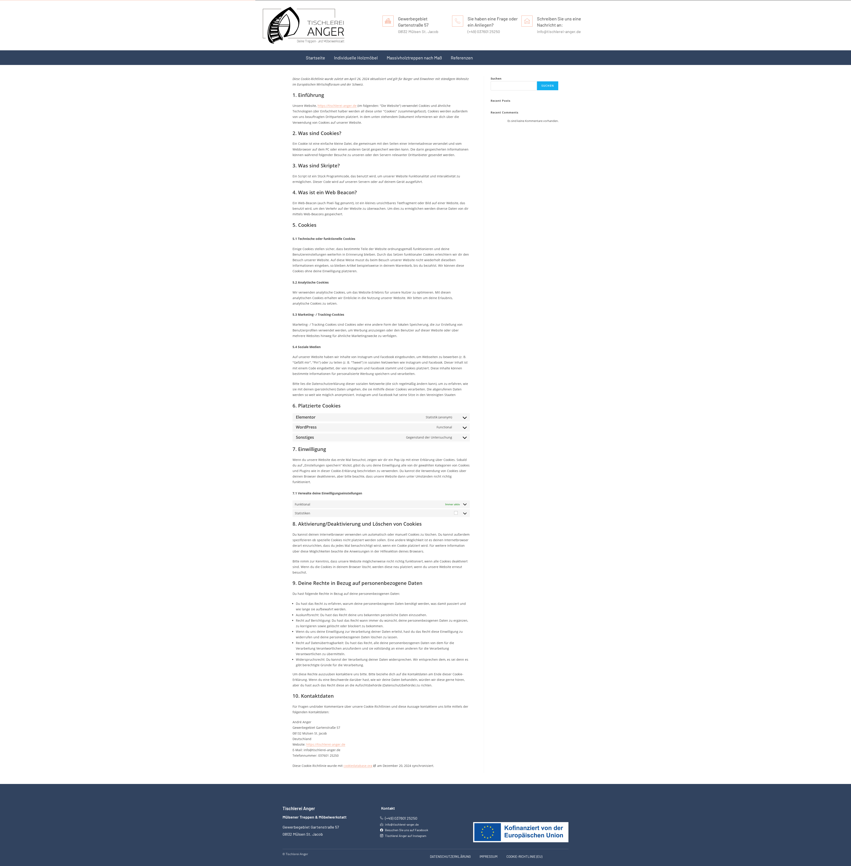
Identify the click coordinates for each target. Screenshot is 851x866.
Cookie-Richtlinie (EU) (524, 856)
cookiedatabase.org (358, 766)
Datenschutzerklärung (450, 856)
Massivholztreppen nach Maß (414, 57)
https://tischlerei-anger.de (337, 106)
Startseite (315, 57)
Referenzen (462, 57)
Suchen (496, 78)
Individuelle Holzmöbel (356, 57)
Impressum (489, 856)
